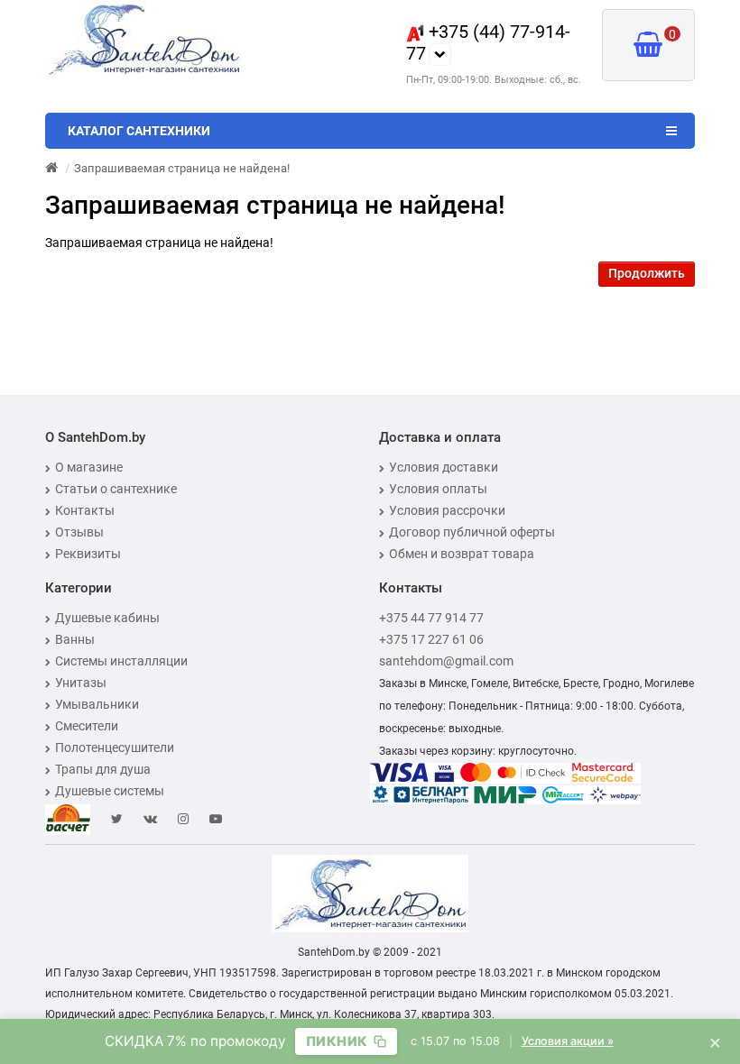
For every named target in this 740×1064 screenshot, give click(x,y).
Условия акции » (568, 1041)
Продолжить (646, 273)
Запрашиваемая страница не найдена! (182, 168)
